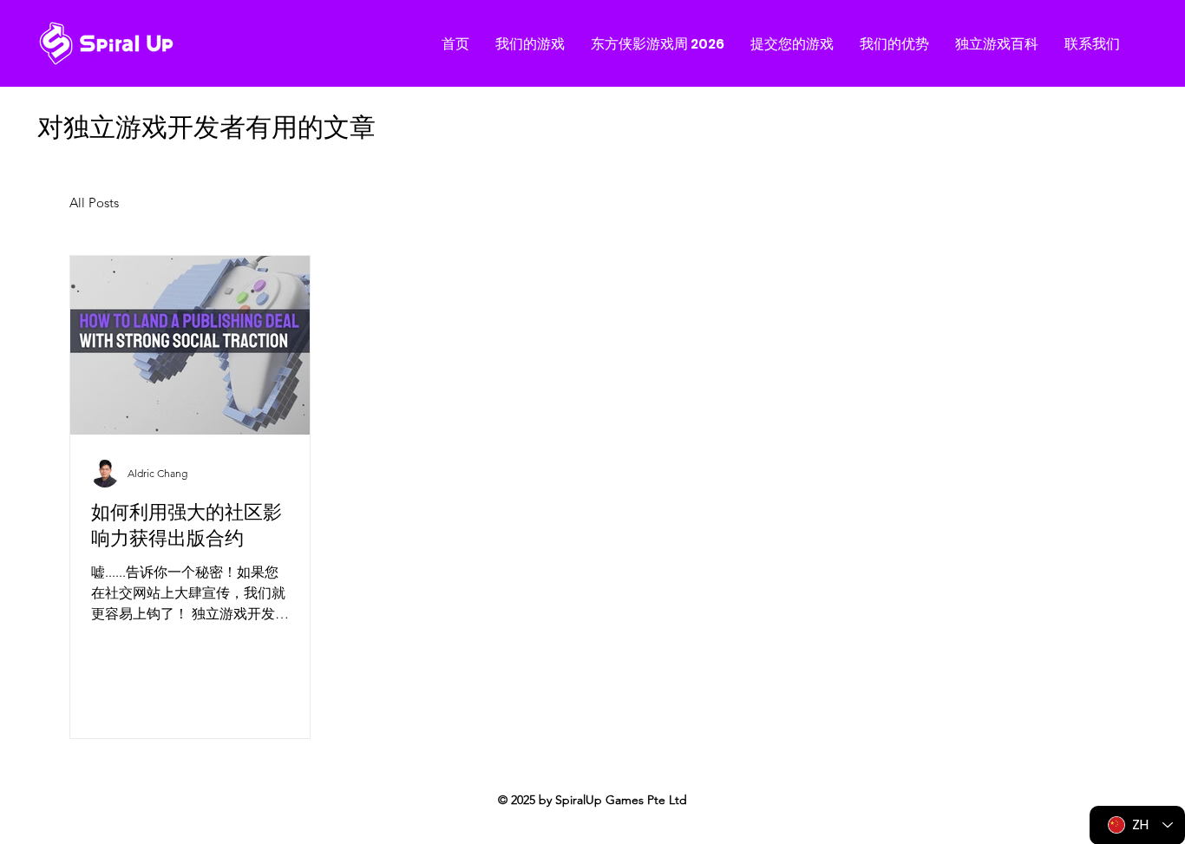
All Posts (94, 202)
